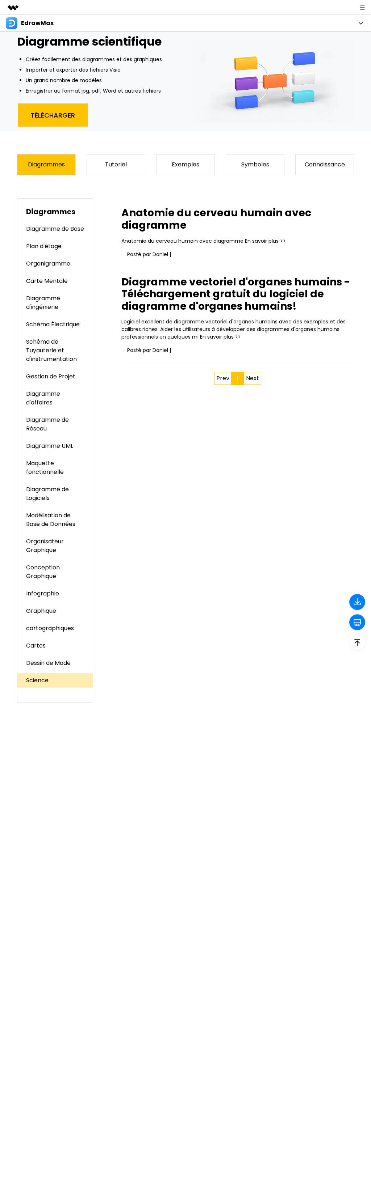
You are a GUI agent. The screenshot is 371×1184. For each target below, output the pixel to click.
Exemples (185, 164)
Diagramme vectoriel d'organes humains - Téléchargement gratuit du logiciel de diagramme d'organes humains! (235, 294)
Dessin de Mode (48, 663)
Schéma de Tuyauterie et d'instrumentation (51, 350)
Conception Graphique (43, 571)
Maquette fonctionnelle (45, 467)
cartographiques (50, 628)
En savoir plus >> (265, 241)
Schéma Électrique (53, 324)
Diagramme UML (49, 446)
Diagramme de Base (55, 229)
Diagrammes (46, 164)
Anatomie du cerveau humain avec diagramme (216, 219)
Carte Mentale (47, 281)
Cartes (36, 645)
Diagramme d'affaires (43, 398)
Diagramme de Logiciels (47, 493)
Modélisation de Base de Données (50, 519)
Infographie (42, 593)
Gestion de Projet (50, 376)
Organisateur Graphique (45, 545)
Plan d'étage (44, 246)
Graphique (41, 611)
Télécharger (53, 115)
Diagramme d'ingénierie (43, 302)
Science (37, 680)
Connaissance (325, 164)
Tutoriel (116, 164)
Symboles (255, 164)
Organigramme (48, 263)
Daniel (160, 254)
